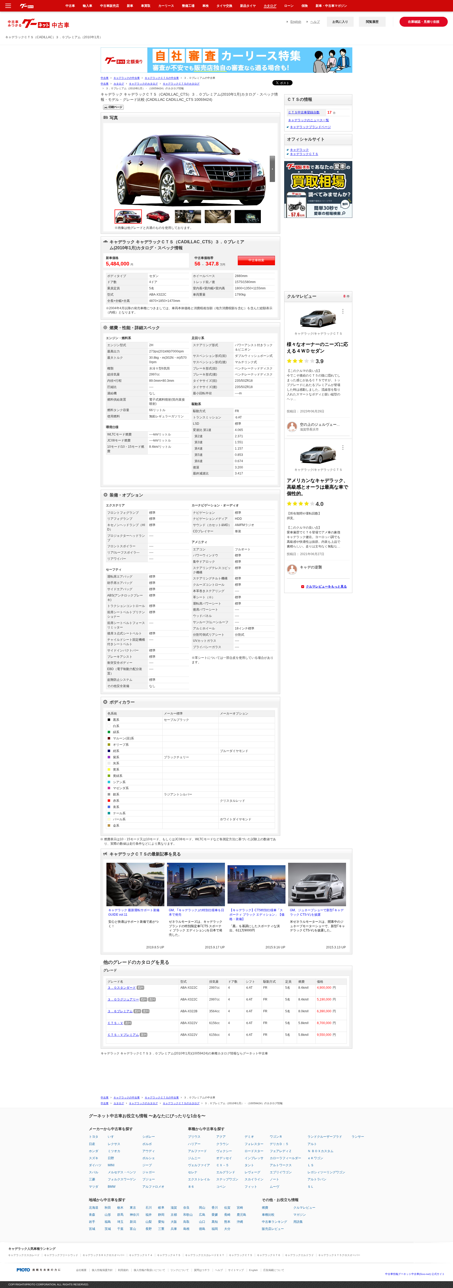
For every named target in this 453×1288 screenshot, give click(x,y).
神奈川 (134, 1215)
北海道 (93, 1207)
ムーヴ (274, 1187)
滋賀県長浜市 (309, 429)
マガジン (299, 1215)
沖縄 (240, 1222)
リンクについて (179, 1270)
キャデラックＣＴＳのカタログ (181, 83)
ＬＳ (311, 1165)
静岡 (161, 1215)
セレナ (192, 1172)
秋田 (108, 1207)
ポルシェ (148, 1158)
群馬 (120, 1215)
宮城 (92, 1229)
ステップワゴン (227, 1179)
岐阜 (161, 1207)
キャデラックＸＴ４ (141, 1255)
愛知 (161, 1222)
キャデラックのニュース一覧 (308, 120)
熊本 (227, 1222)
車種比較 (268, 1215)
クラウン (222, 1144)
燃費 (265, 1207)
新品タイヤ (248, 6)
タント (249, 1165)
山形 (108, 1215)
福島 (108, 1222)
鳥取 (186, 1222)
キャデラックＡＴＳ (169, 1255)
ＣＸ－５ (222, 1165)
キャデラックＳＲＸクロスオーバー (104, 1255)
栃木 (120, 1207)
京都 (174, 1215)
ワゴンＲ (276, 1136)
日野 (111, 1158)
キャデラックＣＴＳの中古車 (162, 77)
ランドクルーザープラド (325, 1136)
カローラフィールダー (285, 1158)
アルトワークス (281, 1165)
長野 (148, 1229)
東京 (133, 1207)
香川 (215, 1207)
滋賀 (174, 1207)
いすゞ (112, 1136)
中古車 (105, 77)
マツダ (93, 1187)
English (295, 22)
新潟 (133, 1222)
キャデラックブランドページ (310, 127)
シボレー (148, 1136)
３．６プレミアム (120, 1011)
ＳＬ (311, 1187)
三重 (161, 1229)
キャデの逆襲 (311, 567)
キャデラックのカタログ (143, 83)
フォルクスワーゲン (122, 1179)
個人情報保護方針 (102, 1270)
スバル (93, 1172)
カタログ (119, 83)
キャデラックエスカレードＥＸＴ (204, 1255)
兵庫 (174, 1229)
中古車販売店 (109, 6)
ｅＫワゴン (315, 1158)
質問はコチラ (202, 1270)
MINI (111, 1165)
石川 (148, 1207)
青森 (92, 1215)
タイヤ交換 (224, 6)
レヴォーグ (252, 1172)
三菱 (92, 1179)
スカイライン (254, 1179)
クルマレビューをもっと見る (326, 586)
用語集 (298, 1222)
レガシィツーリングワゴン (326, 1172)
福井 (148, 1215)
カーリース (166, 6)
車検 (205, 6)
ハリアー (194, 1144)
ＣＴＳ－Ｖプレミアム (123, 1035)
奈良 (186, 1207)
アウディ (148, 1151)
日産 (92, 1144)
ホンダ (93, 1151)
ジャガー (148, 1172)
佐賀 (227, 1207)
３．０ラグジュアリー (123, 999)
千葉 (120, 1229)
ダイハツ (95, 1165)
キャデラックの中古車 (127, 77)
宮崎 (240, 1207)
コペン (221, 1187)
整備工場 (188, 6)
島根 (186, 1229)
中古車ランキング (274, 1222)
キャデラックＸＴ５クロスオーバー (339, 1255)
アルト (312, 1144)
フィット (251, 1187)
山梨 (148, 1222)
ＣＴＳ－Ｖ (115, 1023)
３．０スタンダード (121, 988)
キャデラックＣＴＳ (304, 154)
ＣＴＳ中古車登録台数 (304, 112)
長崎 (227, 1215)
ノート (274, 1179)
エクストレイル (199, 1179)
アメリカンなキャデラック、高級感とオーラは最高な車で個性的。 (317, 487)
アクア (221, 1136)
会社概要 (81, 1270)
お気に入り (340, 22)
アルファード (197, 1151)
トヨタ (93, 1136)
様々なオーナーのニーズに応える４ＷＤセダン (317, 347)
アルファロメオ (153, 1187)
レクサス (114, 1144)
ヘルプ (315, 22)
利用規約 (123, 1270)
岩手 (92, 1222)
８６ (191, 1187)
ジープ (147, 1165)
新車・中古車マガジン (331, 6)
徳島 (202, 1229)
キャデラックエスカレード (24, 1255)
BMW (111, 1187)
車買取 (145, 6)
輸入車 (87, 6)
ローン (289, 6)
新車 (130, 6)
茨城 (108, 1229)
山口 (202, 1222)
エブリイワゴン (281, 1172)
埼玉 (120, 1222)
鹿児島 (241, 1215)
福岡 (215, 1229)
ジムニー (194, 1158)
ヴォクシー (224, 1151)
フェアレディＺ (281, 1151)
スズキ (93, 1158)
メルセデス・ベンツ (122, 1172)
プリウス (194, 1136)
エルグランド (225, 1172)
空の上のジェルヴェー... (320, 424)
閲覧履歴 (372, 22)
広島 (202, 1215)
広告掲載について (273, 1270)
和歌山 (188, 1215)
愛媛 (215, 1215)
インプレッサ (254, 1158)
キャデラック (299, 150)
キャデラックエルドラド (299, 1255)
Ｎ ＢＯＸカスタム (320, 1151)
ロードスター (254, 1151)
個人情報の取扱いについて (149, 1270)
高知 (215, 1222)
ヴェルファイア (199, 1165)
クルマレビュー (304, 1207)
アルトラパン (317, 1179)
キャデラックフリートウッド (61, 1255)
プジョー (148, 1179)
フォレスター (254, 1144)
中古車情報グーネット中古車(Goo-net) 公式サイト (415, 1274)
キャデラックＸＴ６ (269, 1255)
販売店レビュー (273, 1229)
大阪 (174, 1222)
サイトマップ (236, 1270)
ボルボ (147, 1144)
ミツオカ (114, 1151)
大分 (227, 1229)
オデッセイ (224, 1158)
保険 (304, 6)
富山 (133, 1229)
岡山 (202, 1207)
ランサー (358, 1136)
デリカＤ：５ (279, 1144)
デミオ (249, 1136)
